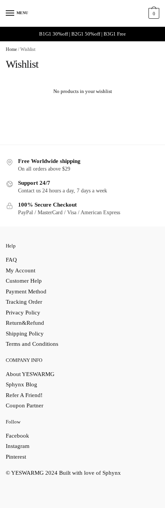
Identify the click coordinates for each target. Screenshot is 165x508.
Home (11, 49)
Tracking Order (24, 302)
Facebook (17, 436)
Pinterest (16, 457)
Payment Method (26, 291)
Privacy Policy (23, 312)
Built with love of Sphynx (90, 473)
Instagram (18, 446)
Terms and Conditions (32, 344)
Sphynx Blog (21, 384)
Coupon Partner (24, 405)
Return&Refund (25, 323)
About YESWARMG (30, 374)
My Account (20, 270)
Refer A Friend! (24, 395)
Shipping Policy (25, 334)
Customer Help (24, 281)
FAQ (11, 260)
